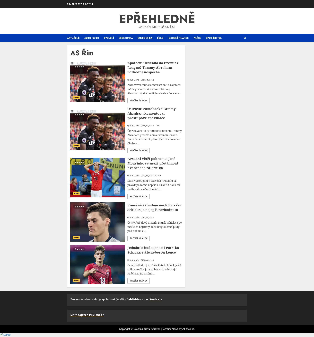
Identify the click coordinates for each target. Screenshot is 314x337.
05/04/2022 (148, 126)
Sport (76, 97)
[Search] (245, 38)
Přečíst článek (138, 100)
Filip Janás (134, 80)
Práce (197, 38)
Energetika (145, 38)
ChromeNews (170, 329)
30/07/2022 (148, 80)
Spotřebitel (214, 38)
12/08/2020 (148, 260)
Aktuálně (73, 38)
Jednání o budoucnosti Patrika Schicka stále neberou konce (153, 250)
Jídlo (160, 38)
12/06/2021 (148, 176)
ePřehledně (157, 18)
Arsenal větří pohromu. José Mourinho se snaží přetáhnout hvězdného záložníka (152, 163)
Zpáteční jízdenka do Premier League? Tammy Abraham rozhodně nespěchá (153, 67)
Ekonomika (126, 38)
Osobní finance (178, 38)
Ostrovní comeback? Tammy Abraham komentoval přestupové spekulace (151, 113)
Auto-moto (91, 38)
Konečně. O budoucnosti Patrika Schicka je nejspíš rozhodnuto (154, 207)
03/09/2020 (148, 218)
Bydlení (109, 38)
